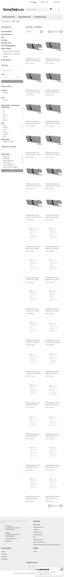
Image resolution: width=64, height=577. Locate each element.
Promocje (3, 554)
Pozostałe (4, 40)
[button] (36, 521)
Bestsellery (4, 556)
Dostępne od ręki (40, 17)
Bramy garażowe (6, 60)
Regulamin (36, 529)
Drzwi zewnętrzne (6, 31)
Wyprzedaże (4, 559)
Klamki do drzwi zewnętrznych (12, 51)
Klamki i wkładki (6, 48)
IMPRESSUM (36, 524)
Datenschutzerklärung (39, 542)
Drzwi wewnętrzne (6, 34)
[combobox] (34, 31)
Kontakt (35, 551)
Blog (34, 537)
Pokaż (12, 170)
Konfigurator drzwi (38, 539)
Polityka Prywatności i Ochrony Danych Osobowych (46, 544)
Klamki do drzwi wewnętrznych (12, 54)
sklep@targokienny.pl (11, 538)
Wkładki (5, 56)
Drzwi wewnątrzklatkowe (8, 45)
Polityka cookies (37, 532)
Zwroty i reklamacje (38, 527)
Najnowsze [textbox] (29, 31)
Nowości (3, 551)
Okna (3, 37)
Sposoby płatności (38, 534)
